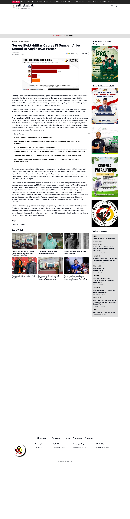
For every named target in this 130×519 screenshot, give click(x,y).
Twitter (57, 438)
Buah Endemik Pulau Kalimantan (104, 312)
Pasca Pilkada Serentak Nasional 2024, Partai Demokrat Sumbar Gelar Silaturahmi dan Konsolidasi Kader (47, 160)
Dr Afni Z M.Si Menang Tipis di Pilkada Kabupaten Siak (34, 147)
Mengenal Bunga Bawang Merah (104, 238)
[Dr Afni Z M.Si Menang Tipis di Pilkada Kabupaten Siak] (50, 241)
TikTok (67, 438)
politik (23, 224)
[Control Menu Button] (112, 6)
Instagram (43, 438)
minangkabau (97, 266)
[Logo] (19, 450)
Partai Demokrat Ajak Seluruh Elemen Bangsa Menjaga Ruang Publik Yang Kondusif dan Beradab (47, 142)
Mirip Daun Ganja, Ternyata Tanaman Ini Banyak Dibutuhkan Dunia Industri (103, 280)
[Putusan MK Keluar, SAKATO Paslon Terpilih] (24, 265)
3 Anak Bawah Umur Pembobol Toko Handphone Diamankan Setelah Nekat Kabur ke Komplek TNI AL (35, 1)
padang (15, 224)
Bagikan (84, 53)
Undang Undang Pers (79, 447)
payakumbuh (96, 256)
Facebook (78, 438)
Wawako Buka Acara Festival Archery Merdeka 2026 (81, 1)
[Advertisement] (65, 12)
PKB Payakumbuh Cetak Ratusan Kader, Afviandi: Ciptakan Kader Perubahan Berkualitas (23, 253)
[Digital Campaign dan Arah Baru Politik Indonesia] (76, 241)
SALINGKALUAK (67, 461)
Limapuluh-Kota (97, 244)
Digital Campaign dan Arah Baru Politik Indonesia (33, 137)
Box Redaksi (38, 447)
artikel (95, 236)
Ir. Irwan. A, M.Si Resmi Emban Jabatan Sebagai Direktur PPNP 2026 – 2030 (103, 248)
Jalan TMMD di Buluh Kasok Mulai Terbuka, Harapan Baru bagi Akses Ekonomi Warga (104, 302)
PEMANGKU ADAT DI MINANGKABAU (100, 269)
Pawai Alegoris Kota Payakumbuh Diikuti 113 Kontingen (104, 291)
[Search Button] (116, 6)
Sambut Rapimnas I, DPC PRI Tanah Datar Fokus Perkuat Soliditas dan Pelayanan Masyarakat (49, 151)
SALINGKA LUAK (71, 36)
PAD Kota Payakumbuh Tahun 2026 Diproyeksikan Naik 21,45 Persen (105, 259)
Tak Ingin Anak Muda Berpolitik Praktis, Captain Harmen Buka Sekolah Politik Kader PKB (47, 155)
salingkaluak (25, 5)
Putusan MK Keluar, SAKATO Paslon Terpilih (24, 277)
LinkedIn (90, 438)
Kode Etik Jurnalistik (59, 447)
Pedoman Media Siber (102, 447)
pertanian (96, 276)
